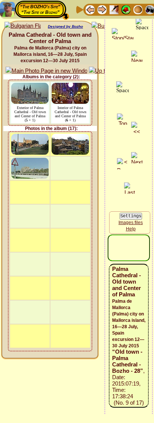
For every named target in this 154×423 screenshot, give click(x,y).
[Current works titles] (137, 9)
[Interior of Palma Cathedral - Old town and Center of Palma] (70, 86)
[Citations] (125, 9)
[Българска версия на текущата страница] (22, 26)
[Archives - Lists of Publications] (114, 9)
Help (131, 229)
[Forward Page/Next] (102, 9)
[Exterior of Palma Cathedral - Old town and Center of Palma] (29, 86)
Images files (130, 222)
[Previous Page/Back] (90, 9)
